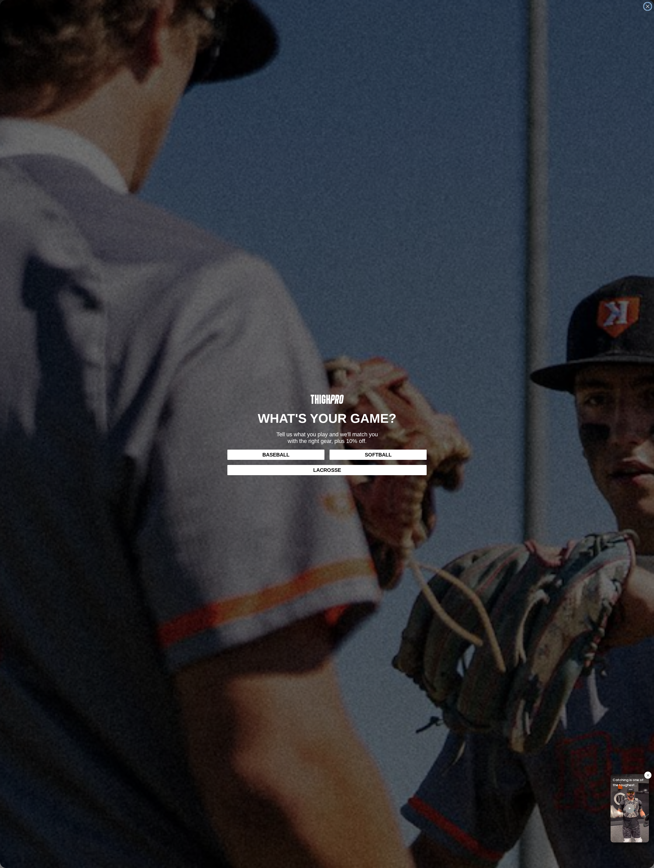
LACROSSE (327, 470)
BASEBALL (275, 455)
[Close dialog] (647, 6)
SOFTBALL (378, 455)
